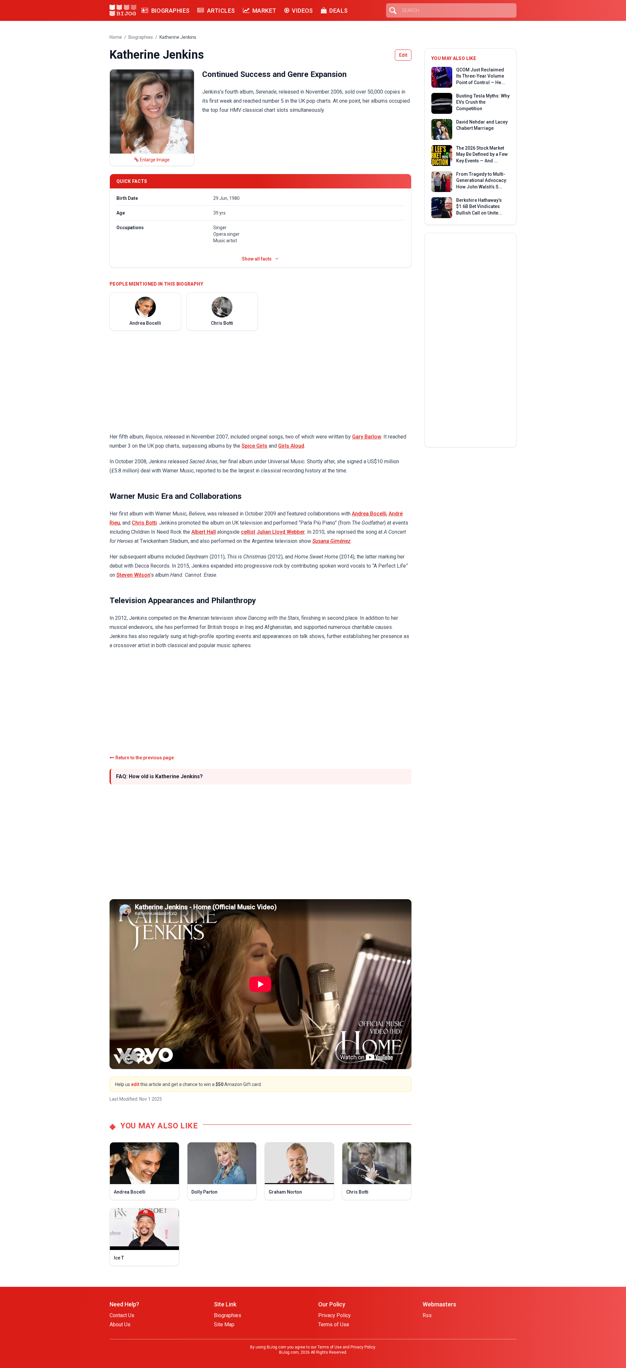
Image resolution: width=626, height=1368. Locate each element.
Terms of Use (333, 1324)
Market (264, 10)
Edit (403, 55)
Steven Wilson (133, 575)
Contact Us (122, 1315)
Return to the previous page (144, 757)
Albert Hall (203, 532)
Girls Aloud (291, 446)
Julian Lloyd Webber (281, 532)
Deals (338, 10)
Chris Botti (144, 523)
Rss (427, 1315)
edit (135, 1084)
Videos (302, 10)
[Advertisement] (260, 381)
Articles (221, 10)
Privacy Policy (334, 1315)
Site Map (224, 1324)
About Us (120, 1324)
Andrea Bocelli (369, 514)
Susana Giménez (331, 541)
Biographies (170, 10)
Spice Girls (254, 446)
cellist (248, 532)
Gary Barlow (366, 437)
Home (116, 37)
